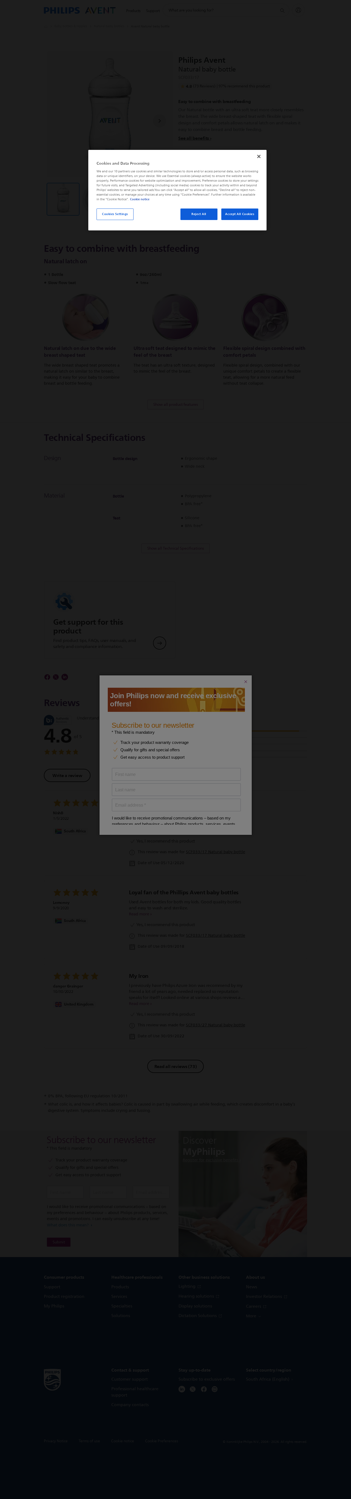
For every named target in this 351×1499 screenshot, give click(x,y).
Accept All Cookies (239, 214)
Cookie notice (139, 199)
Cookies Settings (115, 214)
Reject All (198, 214)
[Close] (259, 156)
